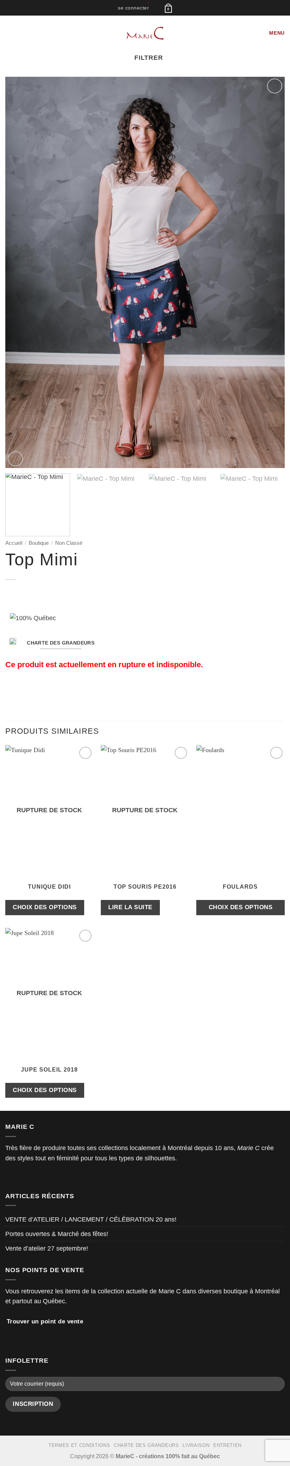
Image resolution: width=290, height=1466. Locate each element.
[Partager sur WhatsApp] (10, 690)
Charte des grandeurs (146, 1445)
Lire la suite (130, 907)
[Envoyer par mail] (38, 690)
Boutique (39, 543)
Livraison (195, 1445)
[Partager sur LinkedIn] (57, 690)
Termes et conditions (79, 1445)
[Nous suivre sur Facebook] (10, 1176)
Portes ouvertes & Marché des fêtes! (56, 1233)
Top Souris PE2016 (145, 887)
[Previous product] (26, 592)
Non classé (68, 543)
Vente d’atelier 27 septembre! (46, 1248)
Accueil (13, 543)
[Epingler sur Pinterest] (48, 690)
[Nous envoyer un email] (29, 1176)
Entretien (227, 1445)
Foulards (240, 887)
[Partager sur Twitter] (29, 690)
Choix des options (45, 907)
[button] (133, 8)
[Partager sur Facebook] (19, 690)
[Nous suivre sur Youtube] (38, 1176)
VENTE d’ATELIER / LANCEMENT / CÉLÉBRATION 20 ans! (90, 1219)
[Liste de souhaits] (156, 7)
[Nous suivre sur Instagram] (19, 1176)
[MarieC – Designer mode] (145, 33)
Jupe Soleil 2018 (49, 1070)
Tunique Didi (49, 887)
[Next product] (12, 592)
